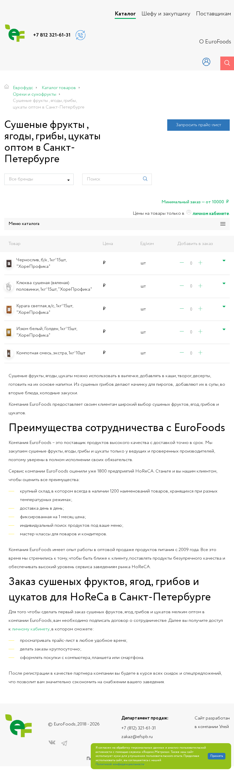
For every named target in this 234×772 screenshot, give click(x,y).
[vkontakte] (52, 743)
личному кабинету (31, 629)
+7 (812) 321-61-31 (138, 728)
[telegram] (64, 743)
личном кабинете (210, 214)
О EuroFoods (215, 42)
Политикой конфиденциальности (120, 764)
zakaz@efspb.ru (137, 736)
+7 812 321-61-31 (51, 35)
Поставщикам (213, 14)
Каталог (125, 14)
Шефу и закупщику (166, 14)
